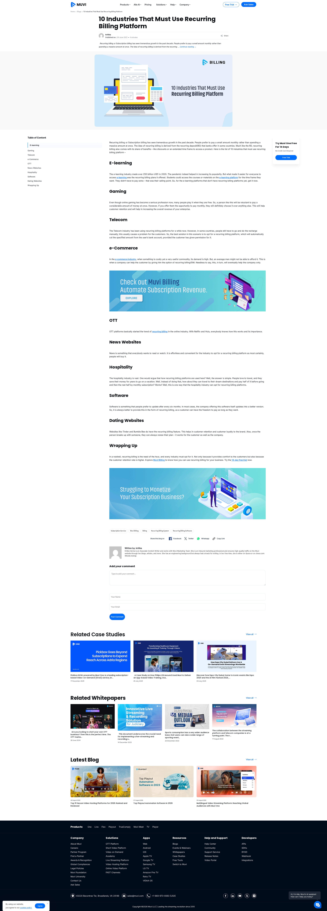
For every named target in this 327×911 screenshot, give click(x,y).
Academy (110, 856)
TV (148, 827)
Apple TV (147, 856)
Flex (104, 827)
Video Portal (210, 860)
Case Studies (179, 856)
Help (172, 4)
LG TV (146, 868)
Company (184, 4)
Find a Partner (77, 856)
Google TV (148, 860)
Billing (145, 531)
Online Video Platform (116, 868)
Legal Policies (77, 868)
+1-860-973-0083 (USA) (164, 896)
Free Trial (229, 4)
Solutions (160, 4)
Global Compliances (80, 864)
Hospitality (32, 172)
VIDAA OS (148, 880)
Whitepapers (179, 852)
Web (145, 844)
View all (249, 634)
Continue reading (188, 47)
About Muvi (76, 844)
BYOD (244, 852)
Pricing (148, 4)
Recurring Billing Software (182, 531)
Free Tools (178, 860)
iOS (144, 852)
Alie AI (137, 4)
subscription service (118, 531)
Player (155, 827)
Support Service (212, 852)
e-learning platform (228, 177)
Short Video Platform (116, 848)
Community (210, 848)
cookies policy (26, 908)
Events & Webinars (181, 848)
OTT (29, 163)
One (89, 827)
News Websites (34, 168)
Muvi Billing (134, 531)
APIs (244, 844)
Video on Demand (114, 852)
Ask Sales (249, 4)
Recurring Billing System (160, 531)
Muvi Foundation (78, 872)
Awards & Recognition (81, 860)
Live (96, 827)
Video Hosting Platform (117, 864)
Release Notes (211, 856)
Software (31, 177)
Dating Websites (35, 181)
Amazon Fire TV (150, 872)
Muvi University (78, 876)
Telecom (31, 155)
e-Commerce (33, 159)
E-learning (34, 145)
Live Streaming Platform (117, 860)
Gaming (31, 150)
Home (73, 12)
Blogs (79, 12)
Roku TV (147, 876)
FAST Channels (113, 872)
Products (124, 4)
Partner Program (78, 852)
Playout (112, 827)
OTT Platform (112, 844)
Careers (74, 848)
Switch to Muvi (180, 864)
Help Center (210, 844)
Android (147, 848)
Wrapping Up (33, 185)
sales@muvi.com (135, 896)
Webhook (246, 856)
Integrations (247, 860)
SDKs (244, 848)
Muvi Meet (139, 827)
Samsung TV (149, 864)
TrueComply (125, 827)
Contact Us (76, 880)
